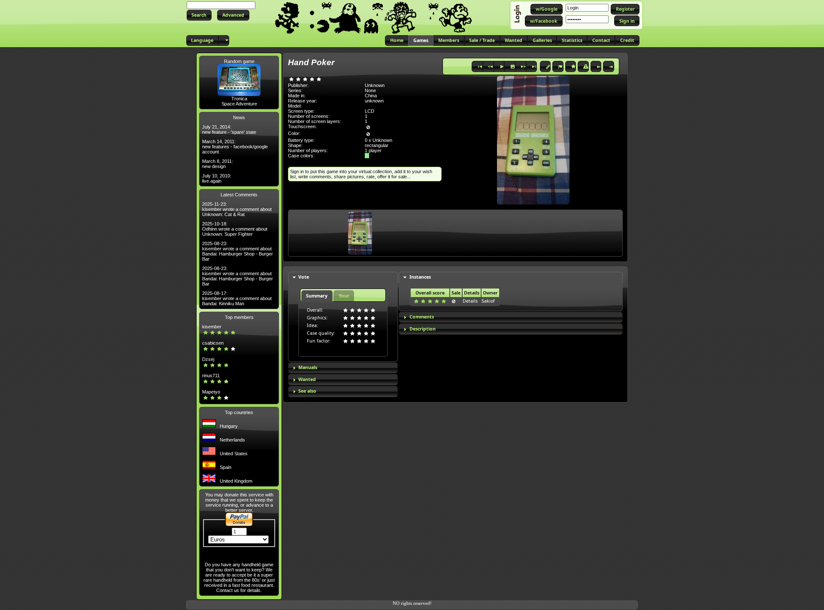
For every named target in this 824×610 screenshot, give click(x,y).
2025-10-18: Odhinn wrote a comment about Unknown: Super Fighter (234, 229)
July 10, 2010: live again (216, 178)
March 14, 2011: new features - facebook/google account (235, 146)
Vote (303, 277)
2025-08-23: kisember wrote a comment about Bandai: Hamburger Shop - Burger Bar (237, 251)
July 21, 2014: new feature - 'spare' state (229, 129)
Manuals (307, 367)
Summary (316, 296)
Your (344, 296)
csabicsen (213, 343)
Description (422, 329)
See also (307, 391)
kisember (211, 326)
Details (470, 301)
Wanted (307, 379)
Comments (421, 317)
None (370, 90)
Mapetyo (211, 391)
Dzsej (208, 359)
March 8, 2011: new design (217, 164)
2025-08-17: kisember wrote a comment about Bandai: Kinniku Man (237, 298)
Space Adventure (239, 103)
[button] (199, 15)
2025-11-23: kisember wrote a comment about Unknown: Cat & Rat (237, 209)
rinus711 (211, 375)
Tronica (239, 98)
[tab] (343, 277)
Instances (420, 277)
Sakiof (488, 301)
